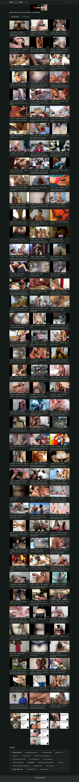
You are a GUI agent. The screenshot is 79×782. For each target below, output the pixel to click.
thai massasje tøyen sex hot (31, 752)
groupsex (37, 584)
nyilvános (17, 187)
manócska (16, 705)
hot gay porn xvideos (34, 759)
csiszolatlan (33, 394)
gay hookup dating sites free (19, 759)
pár (66, 636)
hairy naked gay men (38, 765)
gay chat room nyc (27, 755)
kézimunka (18, 83)
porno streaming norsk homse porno (21, 765)
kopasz (22, 66)
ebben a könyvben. (57, 549)
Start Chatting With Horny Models (24, 715)
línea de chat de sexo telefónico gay (43, 755)
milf (12, 49)
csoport (66, 152)
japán (58, 601)
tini (52, 273)
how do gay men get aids (18, 762)
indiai (32, 66)
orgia (41, 480)
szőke (52, 118)
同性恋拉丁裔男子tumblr (18, 769)
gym (52, 204)
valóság (46, 204)
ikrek (12, 705)
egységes (21, 618)
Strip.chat (23, 718)
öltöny (17, 342)
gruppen (58, 32)
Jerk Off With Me (64, 722)
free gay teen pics (50, 765)
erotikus (67, 187)
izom (36, 308)
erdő (45, 342)
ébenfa (21, 256)
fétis (38, 49)
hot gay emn (60, 762)
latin (32, 170)
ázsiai (37, 83)
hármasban (37, 101)
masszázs (62, 187)
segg (46, 66)
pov (45, 221)
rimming (46, 308)
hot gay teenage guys (48, 759)
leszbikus (65, 532)
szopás (63, 66)
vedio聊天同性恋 (30, 762)
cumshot (53, 32)
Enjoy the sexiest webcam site (44, 723)
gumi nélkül (63, 32)
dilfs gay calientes (44, 769)
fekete (66, 101)
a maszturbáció (14, 32)
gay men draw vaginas (46, 752)
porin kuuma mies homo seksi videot (46, 762)
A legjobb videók (14, 16)
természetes (25, 49)
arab (41, 463)
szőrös (58, 135)
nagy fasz (39, 32)
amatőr (43, 32)
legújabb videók (25, 16)
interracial (13, 152)
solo (27, 446)
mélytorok (36, 463)
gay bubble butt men (31, 769)
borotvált (17, 66)
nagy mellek (21, 32)
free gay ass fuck (59, 752)
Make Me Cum (43, 714)
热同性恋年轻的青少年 (17, 752)
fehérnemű (53, 636)
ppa (41, 101)
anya (15, 49)
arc (31, 49)
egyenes (12, 342)
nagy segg (41, 66)
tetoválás (58, 49)
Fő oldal (39, 779)
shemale (41, 687)
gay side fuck (16, 755)
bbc (20, 239)
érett (16, 515)
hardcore (33, 83)
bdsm (37, 480)
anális (12, 66)
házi (35, 49)
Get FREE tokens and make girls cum (44, 731)
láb (64, 567)
